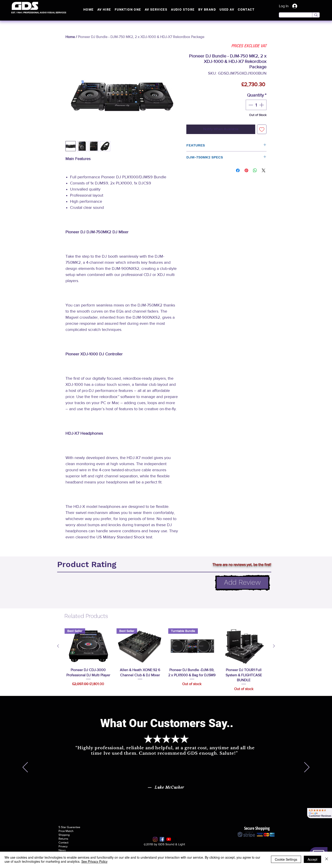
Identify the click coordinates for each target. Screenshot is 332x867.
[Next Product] (274, 646)
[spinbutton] (256, 105)
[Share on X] (263, 170)
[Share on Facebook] (238, 170)
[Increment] (262, 105)
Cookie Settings (286, 859)
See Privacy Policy (94, 861)
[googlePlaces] (175, 839)
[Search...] (316, 14)
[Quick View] (244, 646)
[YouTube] (168, 839)
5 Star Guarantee (69, 827)
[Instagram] (155, 839)
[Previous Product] (58, 646)
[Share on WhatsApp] (255, 170)
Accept (312, 859)
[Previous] (25, 767)
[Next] (306, 767)
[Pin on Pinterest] (246, 170)
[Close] (326, 859)
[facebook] (162, 839)
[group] (166, 660)
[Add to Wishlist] (262, 129)
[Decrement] (250, 105)
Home (70, 37)
